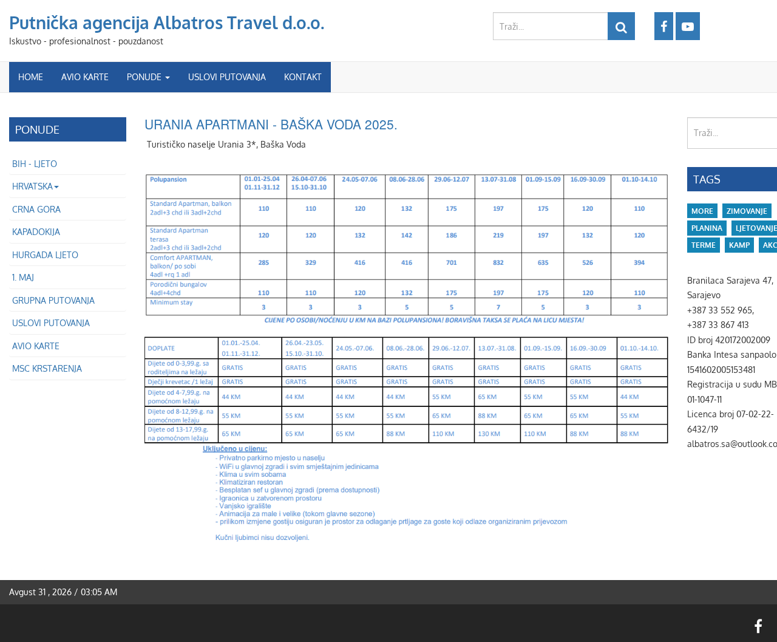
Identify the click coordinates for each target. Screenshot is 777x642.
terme (703, 245)
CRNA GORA (36, 209)
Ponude (145, 77)
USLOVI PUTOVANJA (227, 77)
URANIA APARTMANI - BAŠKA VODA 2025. (271, 124)
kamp (739, 245)
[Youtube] (688, 26)
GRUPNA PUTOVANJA (53, 300)
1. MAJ (23, 277)
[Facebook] (663, 26)
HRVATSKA (32, 186)
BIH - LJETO (34, 164)
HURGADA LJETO (45, 255)
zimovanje (747, 211)
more (702, 211)
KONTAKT (303, 77)
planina (706, 228)
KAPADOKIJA (36, 232)
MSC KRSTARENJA (47, 368)
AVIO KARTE (85, 77)
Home (30, 77)
